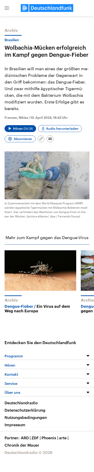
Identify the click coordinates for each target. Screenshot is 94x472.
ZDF (36, 437)
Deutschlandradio (21, 402)
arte (63, 437)
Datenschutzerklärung (25, 410)
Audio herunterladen (62, 128)
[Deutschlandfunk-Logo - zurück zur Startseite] (47, 8)
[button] (7, 8)
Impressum (15, 424)
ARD (26, 437)
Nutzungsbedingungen (26, 417)
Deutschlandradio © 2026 (28, 452)
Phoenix (50, 437)
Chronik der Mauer (22, 445)
